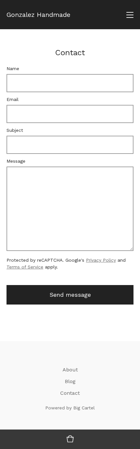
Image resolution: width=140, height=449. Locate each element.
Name (13, 68)
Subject (15, 130)
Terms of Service (25, 266)
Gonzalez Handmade (38, 15)
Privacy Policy (101, 260)
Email (13, 99)
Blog (70, 381)
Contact (70, 393)
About (70, 370)
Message (16, 161)
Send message (70, 294)
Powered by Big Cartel (70, 407)
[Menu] (129, 14)
